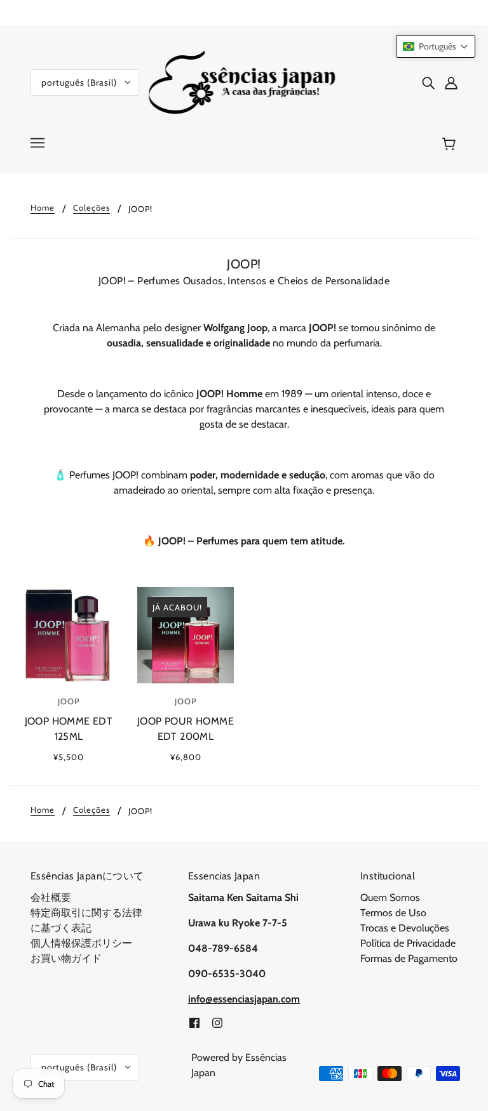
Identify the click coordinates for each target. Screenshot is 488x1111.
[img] (428, 82)
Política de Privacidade (408, 943)
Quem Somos (390, 897)
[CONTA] (451, 82)
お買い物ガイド (66, 958)
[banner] (244, 82)
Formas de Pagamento (409, 958)
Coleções (91, 208)
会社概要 (50, 897)
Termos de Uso (393, 913)
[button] (435, 46)
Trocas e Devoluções (404, 928)
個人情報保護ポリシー (81, 943)
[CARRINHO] (451, 144)
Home (42, 208)
